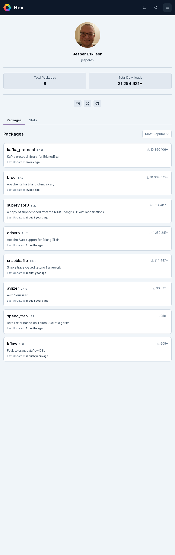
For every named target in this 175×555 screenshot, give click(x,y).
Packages (14, 120)
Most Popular (155, 134)
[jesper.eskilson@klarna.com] (78, 103)
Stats (33, 120)
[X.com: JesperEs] (87, 103)
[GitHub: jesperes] (97, 103)
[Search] (156, 8)
